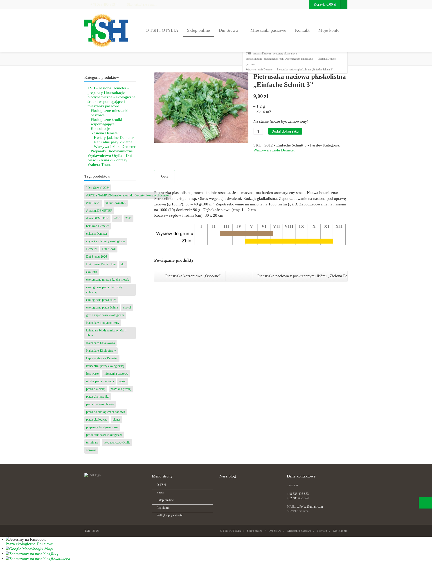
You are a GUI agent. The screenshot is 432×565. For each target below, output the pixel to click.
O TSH (161, 484)
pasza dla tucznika (97, 396)
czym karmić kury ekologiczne (105, 241)
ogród (122, 381)
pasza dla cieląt (95, 389)
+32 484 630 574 (298, 498)
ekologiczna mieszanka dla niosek (107, 279)
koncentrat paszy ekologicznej (105, 366)
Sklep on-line (165, 500)
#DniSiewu (93, 203)
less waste (92, 373)
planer (116, 419)
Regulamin (163, 507)
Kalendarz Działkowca (100, 343)
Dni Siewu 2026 (96, 256)
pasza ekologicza (96, 419)
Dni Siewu (228, 30)
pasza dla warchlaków (100, 404)
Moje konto (329, 30)
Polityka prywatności (170, 515)
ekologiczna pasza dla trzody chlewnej (104, 290)
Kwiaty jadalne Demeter (114, 137)
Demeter (91, 249)
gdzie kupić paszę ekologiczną (105, 315)
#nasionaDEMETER (99, 210)
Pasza (160, 492)
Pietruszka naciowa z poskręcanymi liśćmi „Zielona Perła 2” (302, 276)
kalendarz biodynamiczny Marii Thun (106, 333)
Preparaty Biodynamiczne (112, 151)
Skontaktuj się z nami (141, 4)
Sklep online (198, 30)
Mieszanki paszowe (268, 30)
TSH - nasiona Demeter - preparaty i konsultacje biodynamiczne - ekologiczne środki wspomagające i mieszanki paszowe (111, 97)
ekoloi (127, 307)
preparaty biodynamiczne (102, 427)
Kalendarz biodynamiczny (102, 322)
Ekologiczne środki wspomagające (106, 121)
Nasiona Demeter (105, 133)
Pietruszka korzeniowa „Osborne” (192, 276)
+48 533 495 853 (102, 4)
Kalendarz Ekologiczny (101, 350)
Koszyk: (325, 4)
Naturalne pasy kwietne (113, 142)
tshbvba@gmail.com (310, 506)
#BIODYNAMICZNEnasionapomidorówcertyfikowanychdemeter (128, 195)
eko (123, 264)
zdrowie (91, 450)
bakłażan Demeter (97, 226)
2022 (128, 218)
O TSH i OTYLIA (162, 30)
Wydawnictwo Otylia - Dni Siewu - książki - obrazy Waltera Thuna (110, 160)
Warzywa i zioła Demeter (274, 150)
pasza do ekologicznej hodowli (105, 412)
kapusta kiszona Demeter (102, 358)
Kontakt (302, 30)
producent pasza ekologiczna (104, 435)
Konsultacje (100, 128)
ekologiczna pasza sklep (101, 300)
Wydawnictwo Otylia (117, 442)
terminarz (92, 442)
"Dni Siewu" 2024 (98, 187)
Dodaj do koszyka (285, 131)
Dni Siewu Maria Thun (101, 264)
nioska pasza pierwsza (100, 381)
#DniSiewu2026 (116, 203)
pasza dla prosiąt (120, 389)
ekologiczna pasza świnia (102, 307)
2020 (117, 218)
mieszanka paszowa (116, 373)
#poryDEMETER (97, 218)
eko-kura (91, 272)
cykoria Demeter (96, 233)
